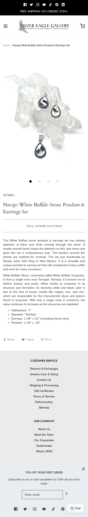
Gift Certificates (44, 390)
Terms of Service (44, 396)
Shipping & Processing (44, 385)
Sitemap (44, 407)
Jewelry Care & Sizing (44, 374)
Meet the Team (44, 434)
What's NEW (44, 451)
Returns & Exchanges (44, 368)
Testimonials (44, 445)
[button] (44, 115)
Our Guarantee (44, 440)
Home (6, 45)
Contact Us (44, 379)
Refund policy (44, 402)
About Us (44, 429)
